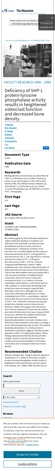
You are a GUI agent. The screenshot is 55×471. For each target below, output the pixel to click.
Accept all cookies (27, 455)
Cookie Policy (32, 444)
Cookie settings (16, 441)
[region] (27, 444)
